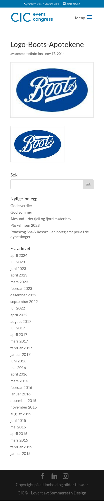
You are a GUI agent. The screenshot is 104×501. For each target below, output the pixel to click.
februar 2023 (21, 288)
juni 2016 (18, 361)
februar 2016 (21, 387)
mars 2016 (19, 380)
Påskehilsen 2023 (25, 225)
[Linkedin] (54, 476)
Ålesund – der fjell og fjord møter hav (40, 218)
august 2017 (20, 321)
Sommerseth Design (68, 492)
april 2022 (18, 314)
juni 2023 (18, 268)
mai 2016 (18, 367)
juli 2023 (17, 261)
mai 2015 (18, 427)
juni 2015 (18, 420)
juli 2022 (17, 308)
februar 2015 (21, 446)
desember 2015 (23, 400)
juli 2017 (17, 328)
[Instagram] (65, 476)
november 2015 (23, 407)
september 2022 (24, 301)
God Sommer (21, 212)
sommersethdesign (29, 53)
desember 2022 (23, 294)
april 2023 (18, 275)
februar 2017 (21, 347)
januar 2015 (20, 453)
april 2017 (18, 334)
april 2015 (18, 433)
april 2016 (18, 374)
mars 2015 (19, 440)
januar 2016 (20, 394)
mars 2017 (19, 341)
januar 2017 (20, 354)
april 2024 (18, 255)
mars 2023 (19, 281)
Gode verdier (21, 205)
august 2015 (20, 413)
